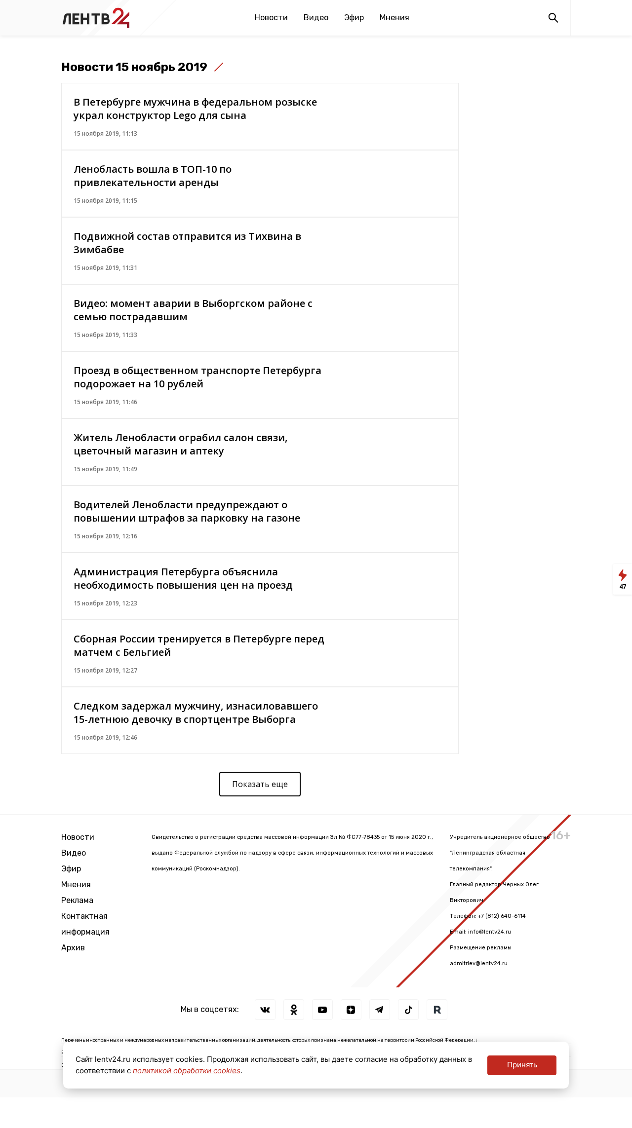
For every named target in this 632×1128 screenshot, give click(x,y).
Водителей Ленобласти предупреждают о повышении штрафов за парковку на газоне (187, 511)
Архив (73, 947)
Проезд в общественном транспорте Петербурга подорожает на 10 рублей (197, 377)
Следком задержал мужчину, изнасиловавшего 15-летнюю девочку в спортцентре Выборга (196, 712)
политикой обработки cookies (186, 1070)
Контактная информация (85, 924)
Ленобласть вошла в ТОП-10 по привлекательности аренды (153, 175)
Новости (271, 17)
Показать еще (260, 784)
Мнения (394, 17)
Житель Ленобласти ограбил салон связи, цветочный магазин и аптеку (180, 444)
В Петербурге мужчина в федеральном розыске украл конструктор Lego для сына (195, 108)
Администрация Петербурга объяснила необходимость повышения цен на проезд (183, 578)
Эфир (354, 17)
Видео (316, 17)
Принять (522, 1064)
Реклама (77, 900)
